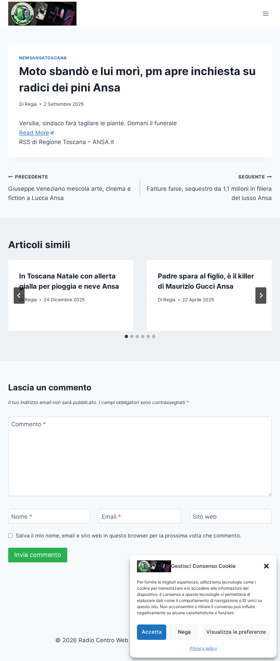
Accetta (152, 632)
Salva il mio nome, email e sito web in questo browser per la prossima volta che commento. (128, 535)
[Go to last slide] (19, 295)
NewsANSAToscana (43, 57)
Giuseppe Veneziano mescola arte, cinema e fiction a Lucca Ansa (69, 187)
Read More (34, 132)
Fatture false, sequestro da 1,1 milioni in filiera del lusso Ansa (209, 187)
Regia (31, 104)
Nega (184, 632)
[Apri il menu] (265, 13)
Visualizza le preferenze (236, 632)
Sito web (205, 516)
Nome (21, 516)
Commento (28, 424)
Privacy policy (203, 648)
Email (111, 516)
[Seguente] (260, 295)
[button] (266, 566)
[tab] (126, 336)
